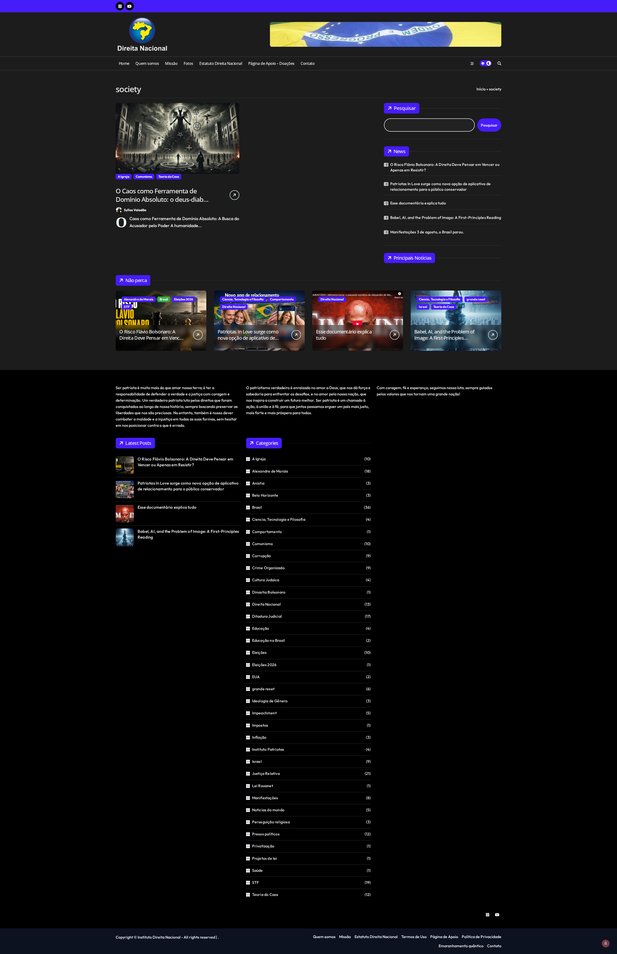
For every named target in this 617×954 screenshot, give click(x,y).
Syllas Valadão (135, 210)
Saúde (257, 870)
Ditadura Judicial (267, 616)
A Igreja (123, 176)
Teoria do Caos (168, 176)
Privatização (263, 846)
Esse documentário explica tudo (418, 203)
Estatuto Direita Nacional (220, 63)
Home (124, 63)
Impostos (260, 725)
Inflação (259, 737)
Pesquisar (405, 108)
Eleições (259, 652)
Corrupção (261, 555)
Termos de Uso (414, 936)
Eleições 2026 (183, 299)
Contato (308, 63)
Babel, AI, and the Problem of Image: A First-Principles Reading (445, 217)
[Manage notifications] (606, 943)
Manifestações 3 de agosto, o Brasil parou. (427, 232)
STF (127, 307)
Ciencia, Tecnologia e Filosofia (243, 299)
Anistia (258, 483)
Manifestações (265, 797)
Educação (260, 628)
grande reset (476, 299)
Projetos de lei (264, 858)
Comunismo (144, 176)
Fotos (188, 63)
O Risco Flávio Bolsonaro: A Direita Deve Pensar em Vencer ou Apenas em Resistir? (444, 167)
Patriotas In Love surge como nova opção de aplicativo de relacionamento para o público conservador (440, 186)
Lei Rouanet (262, 785)
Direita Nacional (233, 307)
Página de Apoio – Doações (271, 63)
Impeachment (264, 712)
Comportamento (282, 299)
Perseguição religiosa (271, 821)
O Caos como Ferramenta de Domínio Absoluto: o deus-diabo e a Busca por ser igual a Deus (164, 199)
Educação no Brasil (268, 640)
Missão (171, 63)
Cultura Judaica (265, 579)
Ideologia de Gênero (270, 700)
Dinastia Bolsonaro (269, 592)
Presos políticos (266, 834)
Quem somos (147, 63)
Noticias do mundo (268, 809)
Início (481, 89)
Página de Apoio (444, 936)
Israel (423, 307)
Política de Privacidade (481, 936)
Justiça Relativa (266, 773)
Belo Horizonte (265, 495)
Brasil (164, 299)
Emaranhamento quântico (461, 945)
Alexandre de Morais (138, 299)
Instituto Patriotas (268, 749)
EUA (256, 676)
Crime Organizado (268, 567)
